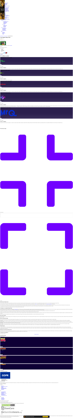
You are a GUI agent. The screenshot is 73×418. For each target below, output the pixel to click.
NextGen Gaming (5, 25)
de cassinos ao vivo (5, 3)
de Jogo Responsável (4, 30)
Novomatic (5, 26)
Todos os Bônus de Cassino (5, 16)
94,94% (1, 352)
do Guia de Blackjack (4, 28)
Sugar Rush (4, 32)
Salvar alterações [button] (4, 383)
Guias (1, 27)
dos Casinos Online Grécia (6, 10)
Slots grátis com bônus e (5, 18)
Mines (3, 33)
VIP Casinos (5, 6)
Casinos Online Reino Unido (6, 7)
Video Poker (5, 23)
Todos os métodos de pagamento (7, 15)
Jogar (0, 64)
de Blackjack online (5, 22)
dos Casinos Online (5, 4)
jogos (1, 20)
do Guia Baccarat (4, 29)
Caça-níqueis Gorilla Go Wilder (2, 343)
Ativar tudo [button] (1, 383)
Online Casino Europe (6, 8)
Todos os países (5, 11)
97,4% (1, 344)
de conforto (5, 14)
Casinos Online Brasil (6, 9)
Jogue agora (1, 54)
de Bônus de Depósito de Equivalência (6, 19)
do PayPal (4, 12)
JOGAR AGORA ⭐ (45, 416)
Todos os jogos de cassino (6, 21)
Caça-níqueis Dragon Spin (2, 351)
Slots (1, 31)
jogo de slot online (16, 309)
